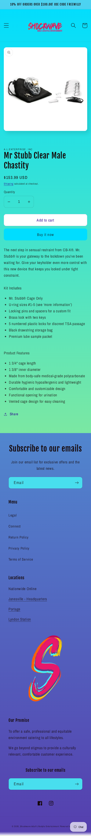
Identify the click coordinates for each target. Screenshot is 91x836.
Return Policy (18, 537)
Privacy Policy (18, 548)
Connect (14, 526)
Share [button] (14, 414)
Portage (14, 609)
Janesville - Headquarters (27, 599)
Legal (12, 515)
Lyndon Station (19, 619)
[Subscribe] (76, 483)
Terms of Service (20, 559)
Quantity (9, 192)
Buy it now (45, 234)
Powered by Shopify (69, 826)
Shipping (8, 183)
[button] (6, 25)
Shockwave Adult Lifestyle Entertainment (39, 826)
